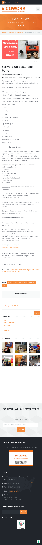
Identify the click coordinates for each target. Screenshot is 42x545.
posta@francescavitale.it (11, 247)
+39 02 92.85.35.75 (18, 2)
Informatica (7, 325)
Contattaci (7, 472)
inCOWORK (11, 32)
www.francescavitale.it (10, 245)
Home (4, 32)
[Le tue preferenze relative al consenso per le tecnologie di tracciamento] (38, 541)
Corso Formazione (9, 323)
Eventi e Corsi (19, 32)
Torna (37, 313)
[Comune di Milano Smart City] (21, 525)
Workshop (7, 330)
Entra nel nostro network (14, 443)
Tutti (5, 320)
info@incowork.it (14, 491)
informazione (8, 328)
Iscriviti (21, 429)
